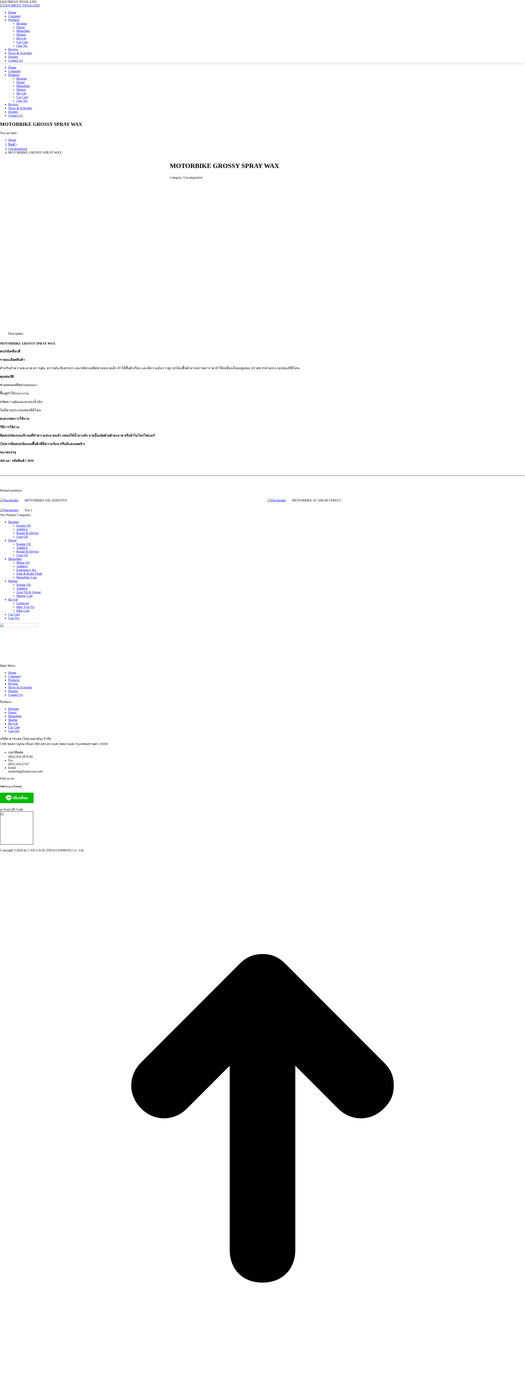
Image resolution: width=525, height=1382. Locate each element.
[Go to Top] (262, 1380)
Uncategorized (192, 177)
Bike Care (23, 610)
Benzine (13, 522)
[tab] (15, 332)
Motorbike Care (26, 577)
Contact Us (15, 695)
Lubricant (22, 603)
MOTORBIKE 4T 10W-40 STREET (316, 500)
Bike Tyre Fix (25, 607)
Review (13, 683)
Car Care (14, 614)
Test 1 (28, 510)
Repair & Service (27, 533)
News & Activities (20, 687)
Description (15, 333)
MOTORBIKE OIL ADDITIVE (46, 500)
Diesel (12, 540)
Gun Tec (13, 618)
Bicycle (13, 599)
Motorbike (15, 559)
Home (12, 672)
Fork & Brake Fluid (29, 573)
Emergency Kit (26, 570)
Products (13, 680)
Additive (22, 529)
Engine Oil (23, 525)
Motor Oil (22, 562)
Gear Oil (22, 536)
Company (14, 676)
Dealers (13, 691)
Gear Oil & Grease (28, 592)
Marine (12, 581)
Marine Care (24, 596)
